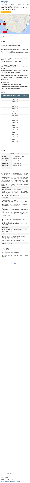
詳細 (8, 36)
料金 (3, 36)
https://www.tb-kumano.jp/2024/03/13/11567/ (11, 481)
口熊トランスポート (21, 4)
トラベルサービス (12, 4)
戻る (15, 263)
